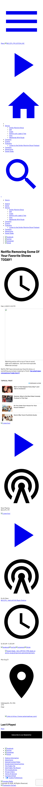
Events (7, 141)
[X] (8, 239)
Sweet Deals (9, 151)
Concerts (8, 139)
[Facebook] (9, 237)
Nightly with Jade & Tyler (17, 133)
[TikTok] (8, 243)
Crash (11, 132)
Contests (8, 147)
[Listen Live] (21, 443)
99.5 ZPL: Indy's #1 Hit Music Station (13, 600)
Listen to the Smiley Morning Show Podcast (24, 145)
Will (10, 130)
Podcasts (8, 143)
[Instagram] (9, 241)
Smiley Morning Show (16, 128)
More (2, 729)
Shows (7, 126)
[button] (21, 389)
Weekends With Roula (16, 137)
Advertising (9, 149)
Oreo (10, 135)
